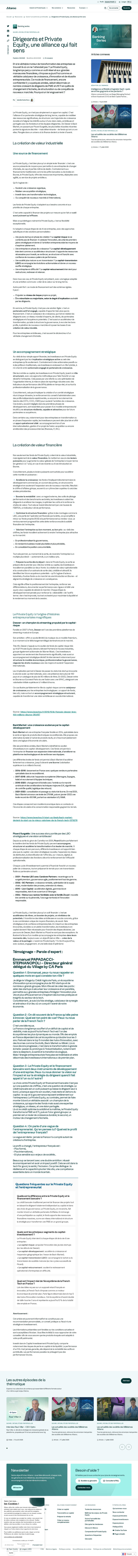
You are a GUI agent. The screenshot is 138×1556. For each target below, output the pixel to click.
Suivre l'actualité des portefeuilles (92, 1520)
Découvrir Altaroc (91, 1528)
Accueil (9, 17)
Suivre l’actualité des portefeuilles (37, 17)
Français (129, 1554)
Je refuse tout (9, 1545)
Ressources (19, 17)
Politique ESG (118, 1527)
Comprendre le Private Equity (95, 1531)
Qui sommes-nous (120, 1508)
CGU (42, 1549)
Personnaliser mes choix (23, 1545)
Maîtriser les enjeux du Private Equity (96, 1514)
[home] (11, 8)
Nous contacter (118, 1512)
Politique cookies (65, 1549)
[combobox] (128, 1554)
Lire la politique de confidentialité (13, 1537)
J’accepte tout (37, 1545)
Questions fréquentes (93, 1535)
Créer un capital (63, 1509)
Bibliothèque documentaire (122, 1549)
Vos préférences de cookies (82, 1549)
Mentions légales (51, 1549)
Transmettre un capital (65, 1513)
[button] (11, 1553)
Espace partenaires (120, 1516)
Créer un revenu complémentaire (63, 1521)
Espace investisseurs (121, 1519)
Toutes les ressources (93, 1509)
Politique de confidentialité (102, 1549)
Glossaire (88, 1539)
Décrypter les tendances (94, 1524)
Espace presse (118, 1523)
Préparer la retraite (64, 1516)
